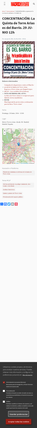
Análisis (8, 401)
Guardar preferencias (18, 414)
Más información (27, 375)
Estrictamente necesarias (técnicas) (16, 382)
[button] (18, 144)
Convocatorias (10, 11)
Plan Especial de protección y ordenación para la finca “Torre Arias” (18, 103)
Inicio (3, 11)
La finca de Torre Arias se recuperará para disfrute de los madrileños (19, 97)
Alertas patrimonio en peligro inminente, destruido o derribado (17, 185)
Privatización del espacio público (13, 197)
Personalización (10, 391)
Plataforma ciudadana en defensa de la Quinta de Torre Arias (17, 173)
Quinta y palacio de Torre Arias (12, 193)
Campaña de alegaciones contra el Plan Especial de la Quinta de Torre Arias (19, 86)
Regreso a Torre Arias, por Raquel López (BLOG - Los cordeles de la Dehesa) (18, 90)
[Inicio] (20, 4)
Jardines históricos (9, 189)
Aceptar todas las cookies (18, 422)
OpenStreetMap (24, 163)
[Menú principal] (4, 4)
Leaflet (17, 163)
